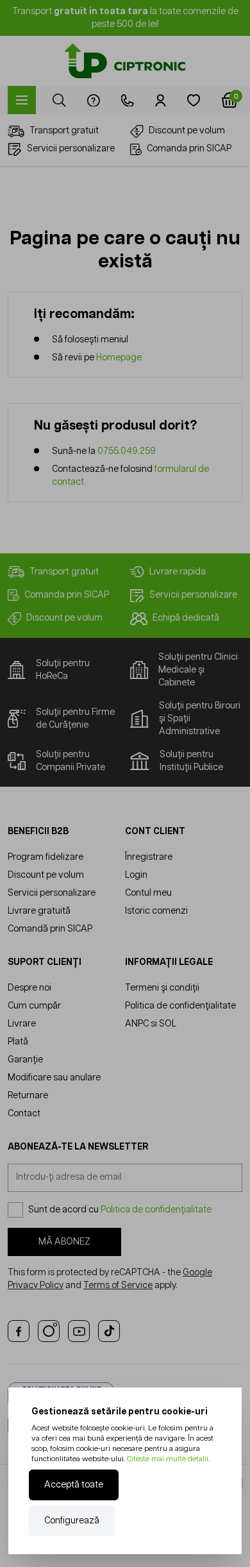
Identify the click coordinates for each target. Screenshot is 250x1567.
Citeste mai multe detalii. (168, 1459)
